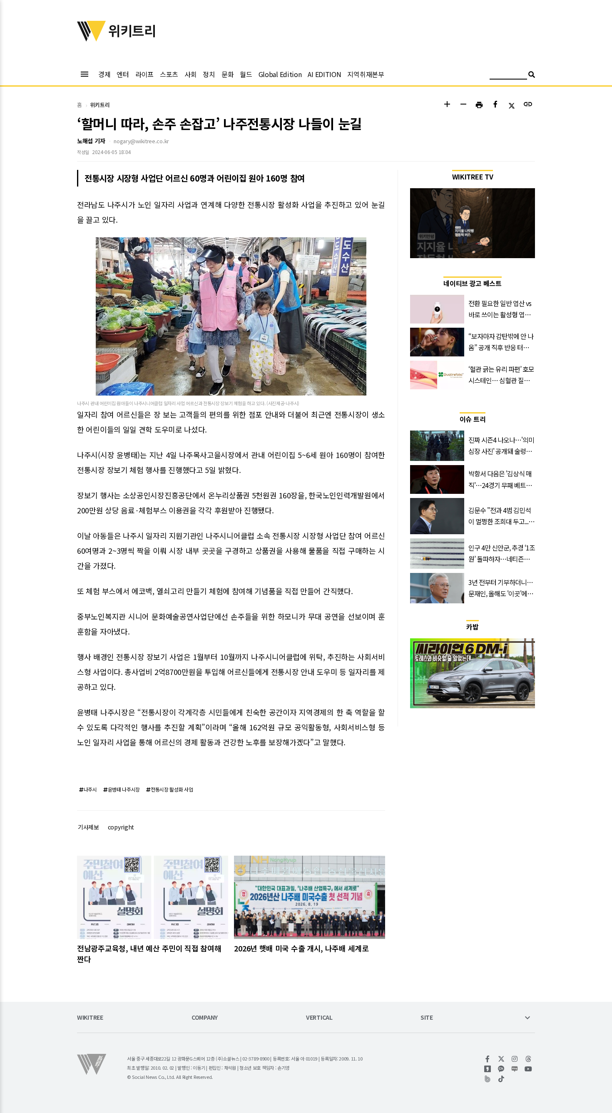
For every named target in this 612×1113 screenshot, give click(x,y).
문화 (227, 74)
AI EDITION (324, 74)
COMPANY (205, 1017)
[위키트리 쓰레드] (528, 1059)
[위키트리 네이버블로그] (515, 1069)
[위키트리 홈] (91, 39)
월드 (246, 74)
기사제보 (88, 827)
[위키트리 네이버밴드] (488, 1079)
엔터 (123, 74)
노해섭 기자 (91, 141)
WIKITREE (90, 1017)
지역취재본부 (365, 74)
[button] (447, 105)
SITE (426, 1017)
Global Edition (280, 74)
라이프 (144, 74)
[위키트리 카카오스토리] (488, 1069)
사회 (190, 74)
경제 (104, 74)
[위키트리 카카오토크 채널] (501, 1069)
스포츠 (169, 74)
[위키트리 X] (501, 1059)
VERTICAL (319, 1017)
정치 (209, 74)
